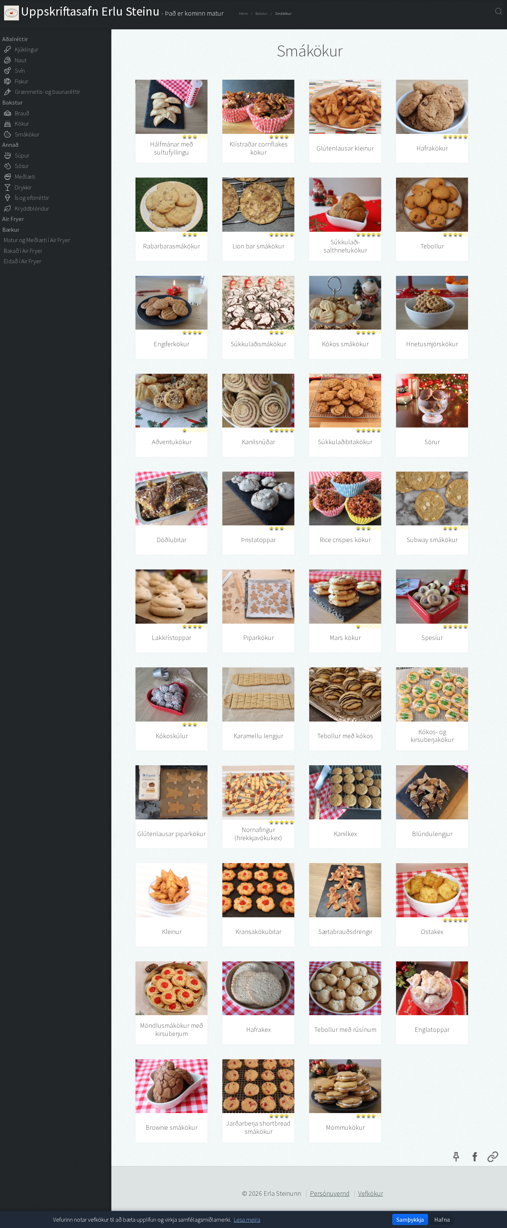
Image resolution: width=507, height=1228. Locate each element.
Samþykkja (410, 1219)
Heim (243, 13)
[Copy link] (493, 1158)
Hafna (442, 1219)
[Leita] (498, 11)
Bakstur (261, 13)
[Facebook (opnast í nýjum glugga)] (474, 1158)
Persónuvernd (330, 1193)
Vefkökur (370, 1193)
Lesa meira (247, 1219)
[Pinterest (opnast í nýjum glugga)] (456, 1158)
